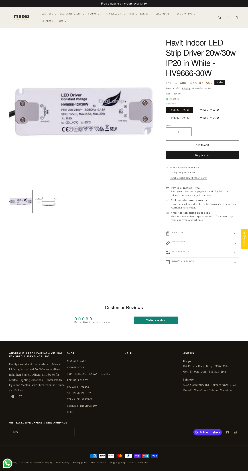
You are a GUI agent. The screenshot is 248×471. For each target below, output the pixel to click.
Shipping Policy (79, 393)
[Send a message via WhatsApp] (7, 463)
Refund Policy (77, 380)
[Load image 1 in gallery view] (20, 201)
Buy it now (202, 155)
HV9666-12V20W (179, 109)
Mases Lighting (25, 462)
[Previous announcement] (10, 3)
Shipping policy (118, 462)
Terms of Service (80, 399)
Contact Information (82, 405)
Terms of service (99, 462)
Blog (70, 412)
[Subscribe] (70, 432)
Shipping (186, 88)
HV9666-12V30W (179, 118)
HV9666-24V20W (209, 109)
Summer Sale (76, 367)
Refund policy (63, 462)
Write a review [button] (156, 320)
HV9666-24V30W (209, 118)
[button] (49, 14)
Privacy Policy (78, 386)
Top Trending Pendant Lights (88, 374)
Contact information (138, 462)
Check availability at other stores (188, 177)
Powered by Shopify (42, 462)
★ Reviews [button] (245, 239)
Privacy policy (80, 462)
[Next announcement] (238, 3)
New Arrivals (76, 361)
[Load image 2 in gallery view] (46, 201)
